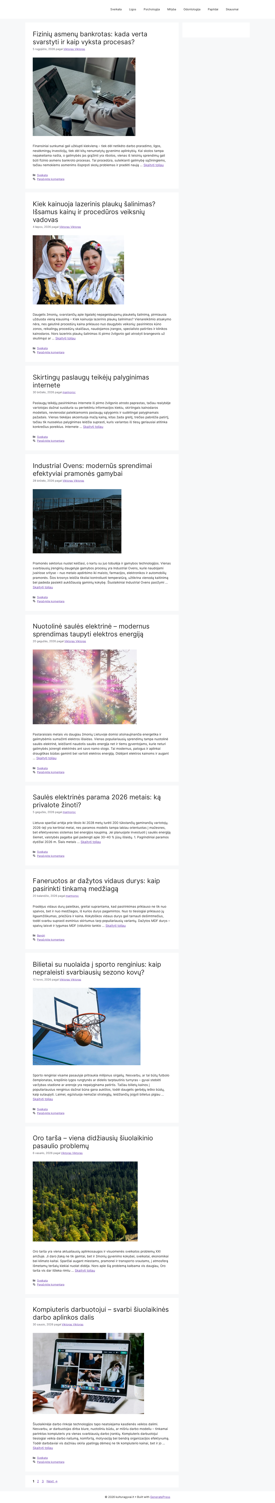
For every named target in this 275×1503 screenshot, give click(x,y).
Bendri (41, 935)
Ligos (132, 9)
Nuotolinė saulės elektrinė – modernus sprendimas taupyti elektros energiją (91, 630)
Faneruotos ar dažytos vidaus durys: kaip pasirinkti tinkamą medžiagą (96, 884)
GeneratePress (160, 1497)
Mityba (171, 9)
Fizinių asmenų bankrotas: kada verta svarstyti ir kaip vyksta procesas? (90, 38)
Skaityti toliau (153, 165)
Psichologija (152, 9)
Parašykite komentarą (50, 179)
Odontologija (192, 9)
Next (52, 1481)
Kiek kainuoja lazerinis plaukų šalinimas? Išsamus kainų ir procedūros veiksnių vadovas (94, 211)
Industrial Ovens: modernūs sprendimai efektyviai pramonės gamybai (92, 469)
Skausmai (232, 9)
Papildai (213, 9)
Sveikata (116, 9)
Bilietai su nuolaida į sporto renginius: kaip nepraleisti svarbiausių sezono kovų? (97, 968)
